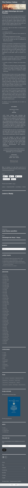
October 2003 (5, 312)
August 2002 (5, 324)
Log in (4, 427)
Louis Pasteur (18, 186)
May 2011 (5, 282)
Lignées (10, 384)
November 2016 (6, 279)
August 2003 (5, 315)
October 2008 (5, 288)
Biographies (5, 380)
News (4, 362)
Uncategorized (5, 365)
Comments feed (6, 430)
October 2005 (5, 299)
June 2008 (5, 291)
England (4, 355)
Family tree (4, 470)
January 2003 (5, 321)
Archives (7, 378)
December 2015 (6, 280)
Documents (5, 382)
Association (12, 378)
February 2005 (5, 301)
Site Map (4, 472)
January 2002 (5, 333)
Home (3, 462)
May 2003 (5, 317)
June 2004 (5, 307)
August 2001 (5, 340)
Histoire (24, 186)
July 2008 (5, 289)
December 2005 (6, 298)
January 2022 (5, 276)
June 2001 (5, 343)
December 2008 (6, 285)
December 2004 (6, 302)
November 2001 (6, 336)
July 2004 (5, 305)
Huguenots (5, 384)
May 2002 (5, 327)
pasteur (3, 186)
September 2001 (6, 339)
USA (4, 367)
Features (4, 467)
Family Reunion (12, 382)
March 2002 (5, 330)
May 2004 (5, 308)
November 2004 (6, 304)
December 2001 (6, 334)
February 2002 (5, 331)
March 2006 (5, 295)
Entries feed (5, 429)
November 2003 (6, 311)
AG (3, 378)
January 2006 (5, 296)
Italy (4, 358)
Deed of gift (17, 380)
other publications (8, 418)
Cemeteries (11, 380)
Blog (3, 464)
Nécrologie (15, 384)
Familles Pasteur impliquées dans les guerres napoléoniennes (14, 261)
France (4, 357)
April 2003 (5, 318)
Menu (23, 2)
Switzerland (5, 364)
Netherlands (5, 361)
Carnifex (4, 354)
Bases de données (19, 378)
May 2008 (5, 292)
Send (4, 449)
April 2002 (5, 328)
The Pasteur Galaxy (9, 2)
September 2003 (6, 314)
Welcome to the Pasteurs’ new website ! (10, 265)
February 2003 (5, 320)
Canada (4, 352)
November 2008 (6, 286)
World (4, 368)
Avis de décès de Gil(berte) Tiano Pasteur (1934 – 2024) (13, 258)
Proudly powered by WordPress (15, 481)
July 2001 (5, 341)
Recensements (22, 384)
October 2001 (5, 337)
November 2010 (6, 283)
